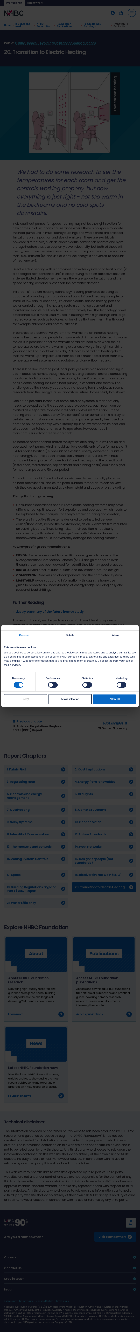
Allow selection (70, 699)
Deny (26, 699)
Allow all (114, 699)
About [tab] (116, 635)
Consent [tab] (24, 635)
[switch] (53, 685)
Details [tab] (70, 635)
